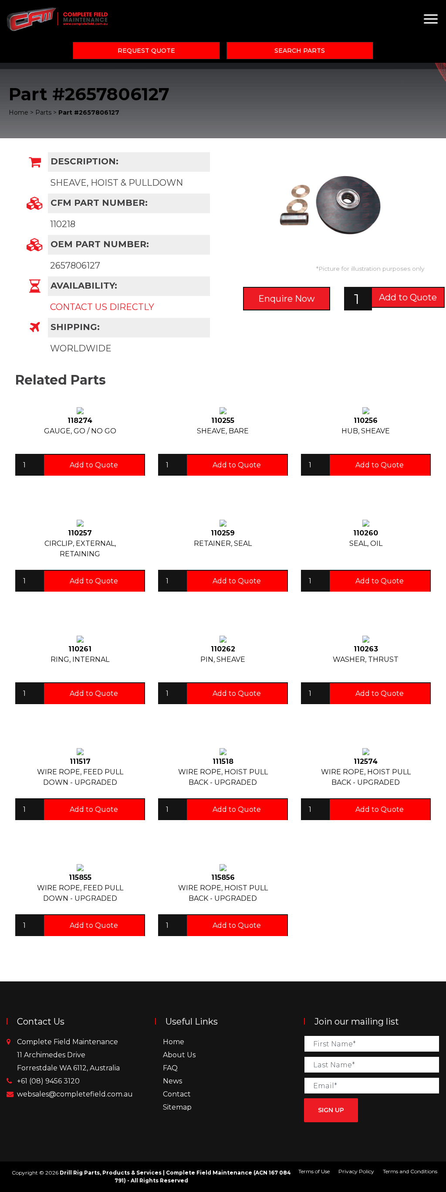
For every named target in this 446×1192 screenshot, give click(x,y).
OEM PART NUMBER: (98, 244)
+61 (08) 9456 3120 (48, 1081)
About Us (179, 1055)
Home (173, 1042)
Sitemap (177, 1107)
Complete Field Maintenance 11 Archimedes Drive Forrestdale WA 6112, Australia (68, 1055)
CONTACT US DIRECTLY (102, 307)
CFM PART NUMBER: (98, 203)
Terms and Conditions (410, 1171)
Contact (177, 1094)
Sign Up (331, 1110)
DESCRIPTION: (83, 161)
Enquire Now (286, 298)
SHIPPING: (74, 327)
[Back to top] (411, 1157)
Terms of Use (314, 1171)
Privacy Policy (356, 1171)
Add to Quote (408, 297)
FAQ (170, 1068)
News (172, 1081)
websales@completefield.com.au (75, 1094)
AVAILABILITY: (82, 285)
